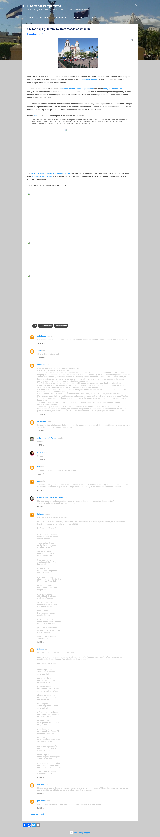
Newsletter (98, 18)
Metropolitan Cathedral (88, 80)
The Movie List (79, 18)
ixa (38, 467)
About (32, 18)
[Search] (136, 6)
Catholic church (45, 326)
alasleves (41, 365)
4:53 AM (40, 490)
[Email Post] (33, 321)
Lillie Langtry (42, 421)
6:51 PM (40, 507)
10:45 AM (41, 343)
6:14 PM (40, 777)
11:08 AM (41, 358)
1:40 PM (40, 445)
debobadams (42, 336)
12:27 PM (41, 431)
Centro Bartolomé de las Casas (50, 497)
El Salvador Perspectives (44, 6)
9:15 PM (40, 808)
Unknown (41, 784)
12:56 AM (41, 459)
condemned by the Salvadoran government (76, 89)
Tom (39, 350)
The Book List (61, 18)
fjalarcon (40, 514)
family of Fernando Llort (112, 89)
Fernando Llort (61, 326)
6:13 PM (40, 642)
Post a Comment (37, 814)
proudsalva (41, 801)
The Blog (44, 18)
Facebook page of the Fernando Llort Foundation (50, 173)
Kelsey (40, 452)
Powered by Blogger (81, 832)
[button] (131, 29)
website (36, 116)
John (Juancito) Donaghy (47, 438)
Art (35, 326)
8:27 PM (40, 794)
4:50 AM (40, 474)
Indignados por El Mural (42, 176)
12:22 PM (41, 414)
